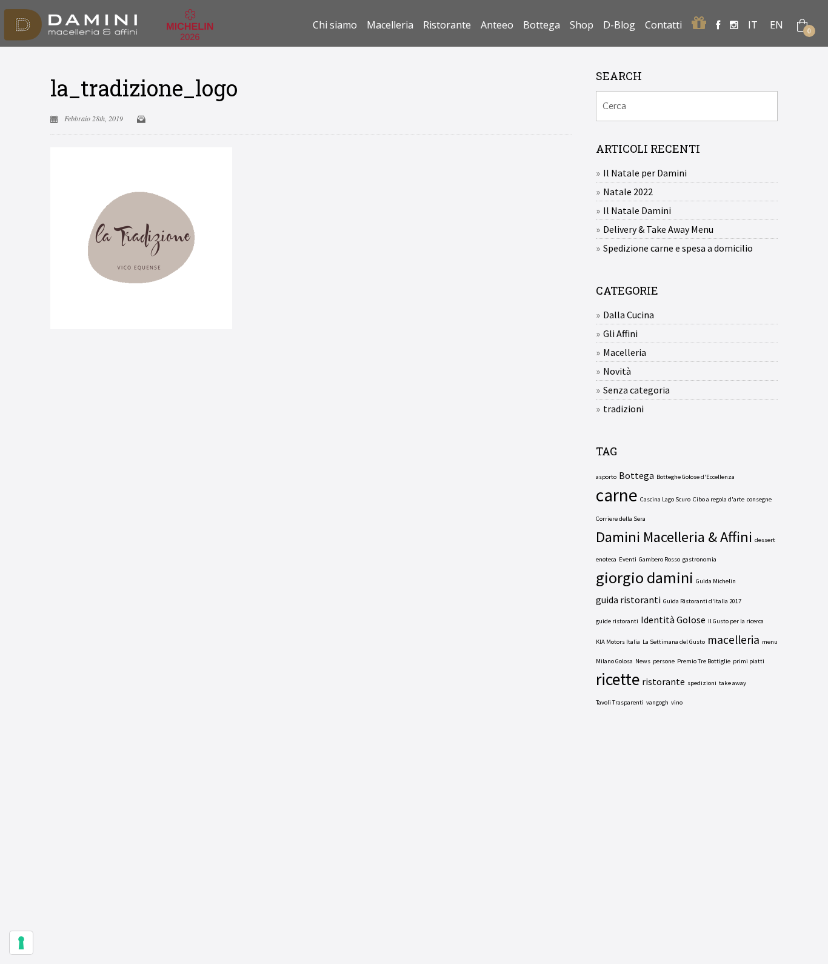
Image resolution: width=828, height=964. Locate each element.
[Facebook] (718, 25)
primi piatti (748, 661)
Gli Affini (620, 333)
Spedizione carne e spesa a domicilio (678, 248)
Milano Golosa (614, 661)
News (642, 661)
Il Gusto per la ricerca (736, 621)
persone (664, 661)
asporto (606, 477)
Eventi (627, 559)
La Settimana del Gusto (674, 642)
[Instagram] (734, 25)
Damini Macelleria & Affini (674, 537)
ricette (617, 680)
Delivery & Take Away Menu (658, 229)
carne (617, 495)
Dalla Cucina (628, 315)
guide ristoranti (617, 621)
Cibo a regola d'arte (718, 499)
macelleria (733, 639)
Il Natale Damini (637, 210)
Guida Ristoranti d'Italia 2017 (702, 601)
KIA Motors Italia (618, 642)
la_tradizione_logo (144, 87)
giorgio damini (644, 578)
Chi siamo (335, 25)
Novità (617, 371)
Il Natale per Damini (645, 173)
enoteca (606, 559)
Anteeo (497, 25)
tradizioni (623, 409)
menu (770, 642)
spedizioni (701, 683)
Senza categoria (636, 390)
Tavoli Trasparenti (620, 702)
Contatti (663, 25)
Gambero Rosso (659, 559)
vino (677, 702)
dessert (765, 540)
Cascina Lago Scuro (665, 499)
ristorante (663, 681)
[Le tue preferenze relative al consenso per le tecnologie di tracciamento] (21, 942)
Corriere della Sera (621, 519)
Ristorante (447, 25)
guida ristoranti (628, 600)
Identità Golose (673, 620)
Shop (581, 25)
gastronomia (699, 559)
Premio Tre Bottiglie (703, 661)
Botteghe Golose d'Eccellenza (695, 477)
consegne (759, 499)
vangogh (657, 702)
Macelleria (390, 25)
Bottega (541, 25)
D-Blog (619, 25)
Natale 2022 (628, 192)
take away (732, 683)
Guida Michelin (716, 581)
